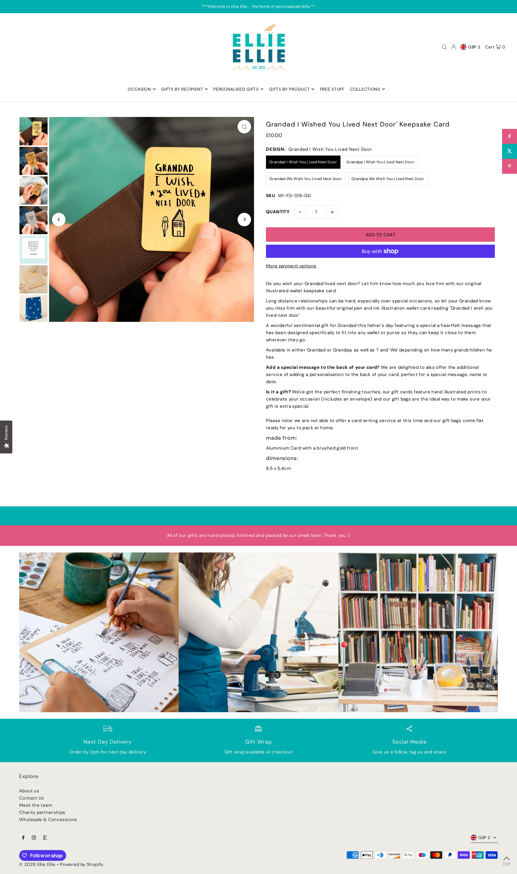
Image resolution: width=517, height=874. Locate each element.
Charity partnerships (42, 812)
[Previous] (59, 219)
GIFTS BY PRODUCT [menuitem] (289, 89)
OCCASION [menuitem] (139, 89)
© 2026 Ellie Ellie (38, 864)
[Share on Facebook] (509, 136)
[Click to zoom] (244, 126)
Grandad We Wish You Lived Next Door (305, 178)
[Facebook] (23, 837)
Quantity (278, 212)
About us (29, 791)
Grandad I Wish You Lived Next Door (303, 162)
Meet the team (35, 805)
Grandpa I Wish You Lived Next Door (380, 162)
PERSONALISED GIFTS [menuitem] (236, 89)
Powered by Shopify (82, 864)
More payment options (291, 266)
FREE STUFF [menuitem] (332, 89)
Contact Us (31, 798)
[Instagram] (34, 837)
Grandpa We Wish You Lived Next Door (388, 178)
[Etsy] (45, 837)
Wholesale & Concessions (48, 820)
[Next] (244, 219)
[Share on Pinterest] (509, 166)
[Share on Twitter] (509, 151)
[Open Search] (444, 47)
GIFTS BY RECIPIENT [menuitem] (182, 89)
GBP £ (474, 47)
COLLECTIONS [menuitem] (365, 89)
